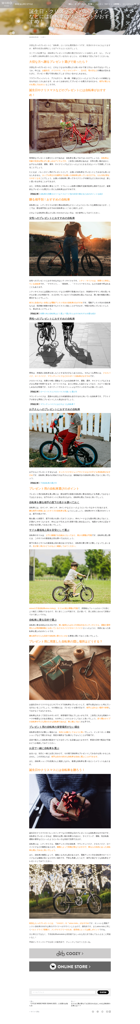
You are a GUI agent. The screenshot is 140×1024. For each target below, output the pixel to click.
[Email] (107, 1012)
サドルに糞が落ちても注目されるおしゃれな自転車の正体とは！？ (90, 1004)
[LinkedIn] (102, 1012)
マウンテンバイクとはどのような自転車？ (57, 404)
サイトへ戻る (35, 1011)
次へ (72, 1001)
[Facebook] (93, 1012)
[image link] (7, 4)
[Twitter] (98, 1012)
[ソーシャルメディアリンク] (138, 4)
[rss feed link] (110, 1012)
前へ (32, 1001)
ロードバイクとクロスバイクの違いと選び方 (58, 392)
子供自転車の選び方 (48, 483)
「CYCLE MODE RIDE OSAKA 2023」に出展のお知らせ (48, 1004)
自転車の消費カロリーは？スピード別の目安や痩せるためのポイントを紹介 (71, 194)
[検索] (135, 4)
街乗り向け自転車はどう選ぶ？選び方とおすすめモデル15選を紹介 (68, 314)
